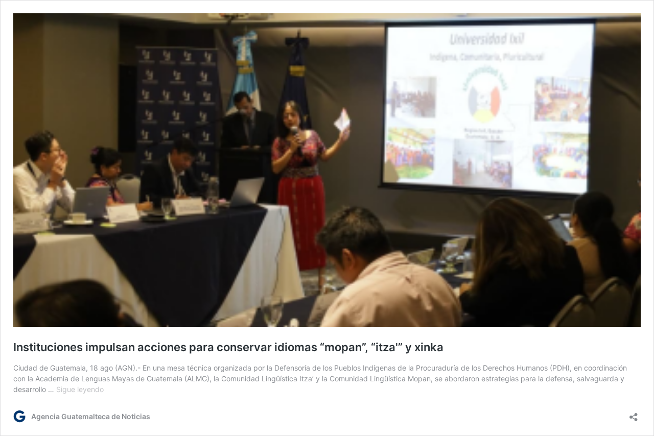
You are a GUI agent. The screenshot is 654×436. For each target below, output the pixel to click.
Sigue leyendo (80, 389)
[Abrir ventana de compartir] (633, 414)
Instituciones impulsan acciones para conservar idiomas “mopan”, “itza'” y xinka (228, 347)
